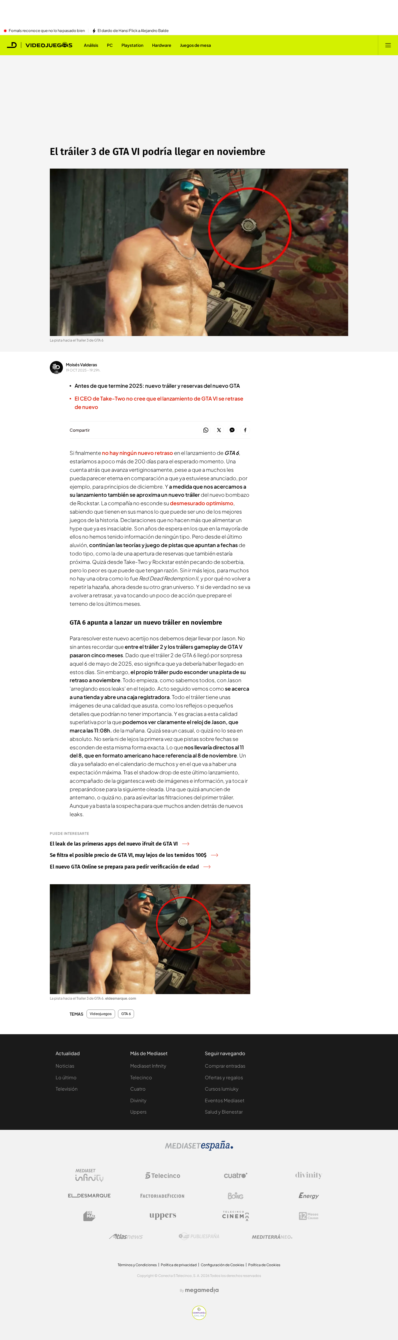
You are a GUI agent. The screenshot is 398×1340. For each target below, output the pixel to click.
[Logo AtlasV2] (126, 1236)
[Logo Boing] (236, 1196)
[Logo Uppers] (162, 1216)
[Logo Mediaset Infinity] (89, 1175)
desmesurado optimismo (201, 503)
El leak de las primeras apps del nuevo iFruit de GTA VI (114, 844)
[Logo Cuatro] (235, 1175)
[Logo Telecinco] (162, 1175)
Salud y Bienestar (224, 1112)
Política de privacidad (179, 1265)
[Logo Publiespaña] (199, 1236)
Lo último (66, 1077)
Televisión (67, 1089)
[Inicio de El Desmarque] (12, 45)
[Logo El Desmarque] (89, 1196)
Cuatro (138, 1089)
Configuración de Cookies (222, 1265)
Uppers (138, 1112)
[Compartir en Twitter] (219, 430)
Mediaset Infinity (148, 1066)
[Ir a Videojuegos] (48, 45)
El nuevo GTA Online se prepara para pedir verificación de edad (124, 867)
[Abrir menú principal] (388, 45)
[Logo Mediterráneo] (272, 1236)
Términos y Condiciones (137, 1265)
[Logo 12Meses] (308, 1216)
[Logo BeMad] (89, 1216)
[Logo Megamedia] (202, 1290)
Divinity (138, 1100)
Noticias (65, 1066)
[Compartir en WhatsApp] (206, 430)
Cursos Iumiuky (222, 1089)
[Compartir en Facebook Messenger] (232, 430)
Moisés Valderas (81, 364)
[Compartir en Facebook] (245, 430)
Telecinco (141, 1077)
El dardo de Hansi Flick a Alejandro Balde (133, 30)
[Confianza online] (199, 1318)
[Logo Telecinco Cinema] (235, 1216)
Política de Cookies (264, 1265)
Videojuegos (101, 1014)
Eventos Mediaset (224, 1100)
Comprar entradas (225, 1066)
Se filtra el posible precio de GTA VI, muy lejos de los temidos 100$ (128, 855)
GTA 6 (126, 1014)
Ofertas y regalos (224, 1077)
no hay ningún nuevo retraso (137, 452)
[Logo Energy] (309, 1196)
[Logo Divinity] (308, 1175)
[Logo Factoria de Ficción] (162, 1196)
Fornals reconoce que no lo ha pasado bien (47, 30)
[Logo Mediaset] (199, 1149)
